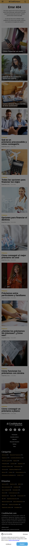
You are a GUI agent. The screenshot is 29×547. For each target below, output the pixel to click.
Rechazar (25, 534)
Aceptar (22, 544)
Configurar (8, 544)
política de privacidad (14, 540)
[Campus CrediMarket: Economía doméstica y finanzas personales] (14, 2)
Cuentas (5, 73)
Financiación (6, 48)
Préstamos (5, 100)
